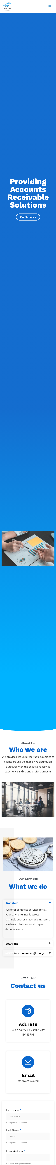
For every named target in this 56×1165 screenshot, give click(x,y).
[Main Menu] (50, 6)
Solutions (11, 943)
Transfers (11, 903)
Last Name (13, 1130)
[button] (28, 903)
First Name (13, 1110)
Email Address (15, 1151)
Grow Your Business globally (24, 953)
